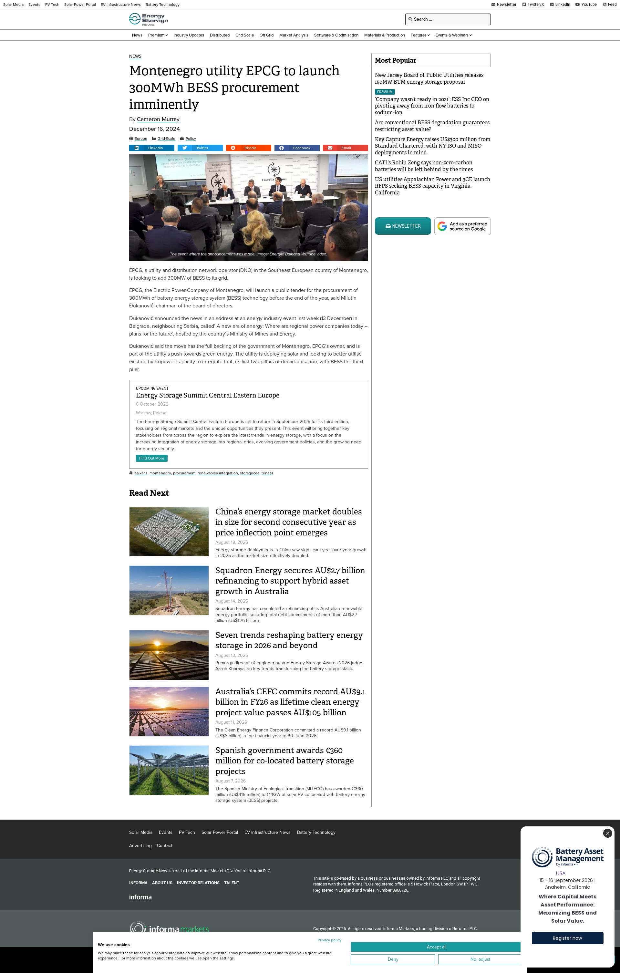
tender (267, 473)
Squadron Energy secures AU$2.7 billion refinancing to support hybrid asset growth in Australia (290, 580)
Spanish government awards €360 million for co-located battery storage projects (284, 760)
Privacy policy (329, 940)
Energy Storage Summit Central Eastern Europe (207, 395)
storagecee (250, 473)
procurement (184, 473)
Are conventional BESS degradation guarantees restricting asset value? (432, 126)
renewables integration (218, 473)
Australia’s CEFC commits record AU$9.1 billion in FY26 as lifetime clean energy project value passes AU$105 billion (290, 702)
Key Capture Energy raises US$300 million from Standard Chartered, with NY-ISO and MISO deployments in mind (433, 146)
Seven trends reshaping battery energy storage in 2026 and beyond (289, 640)
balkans (141, 473)
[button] (151, 148)
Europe (141, 139)
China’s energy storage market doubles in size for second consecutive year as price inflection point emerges (288, 522)
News (135, 56)
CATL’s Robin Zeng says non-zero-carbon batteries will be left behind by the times (424, 166)
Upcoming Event (152, 388)
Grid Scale (166, 139)
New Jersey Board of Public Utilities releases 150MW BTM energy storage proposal (429, 78)
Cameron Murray (158, 119)
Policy (191, 139)
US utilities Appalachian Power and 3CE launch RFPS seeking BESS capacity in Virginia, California (432, 186)
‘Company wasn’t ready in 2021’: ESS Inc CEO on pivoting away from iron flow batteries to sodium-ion (432, 106)
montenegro (160, 473)
